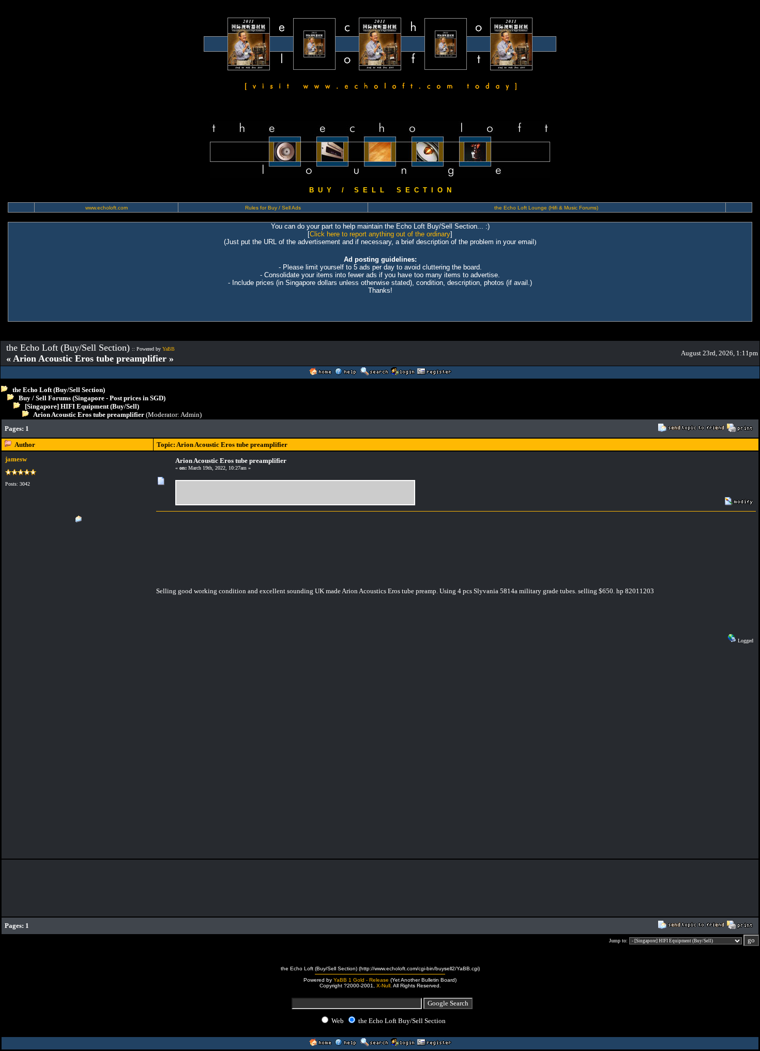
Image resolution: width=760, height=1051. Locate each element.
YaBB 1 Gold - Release (361, 980)
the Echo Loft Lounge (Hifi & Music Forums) (546, 208)
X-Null (383, 985)
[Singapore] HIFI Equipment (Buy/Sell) (82, 406)
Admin (190, 414)
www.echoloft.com (106, 208)
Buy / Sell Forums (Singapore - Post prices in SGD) (92, 398)
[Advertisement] (231, 428)
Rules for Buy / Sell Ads (273, 208)
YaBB (168, 349)
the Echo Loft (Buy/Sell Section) (58, 390)
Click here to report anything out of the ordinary (380, 234)
